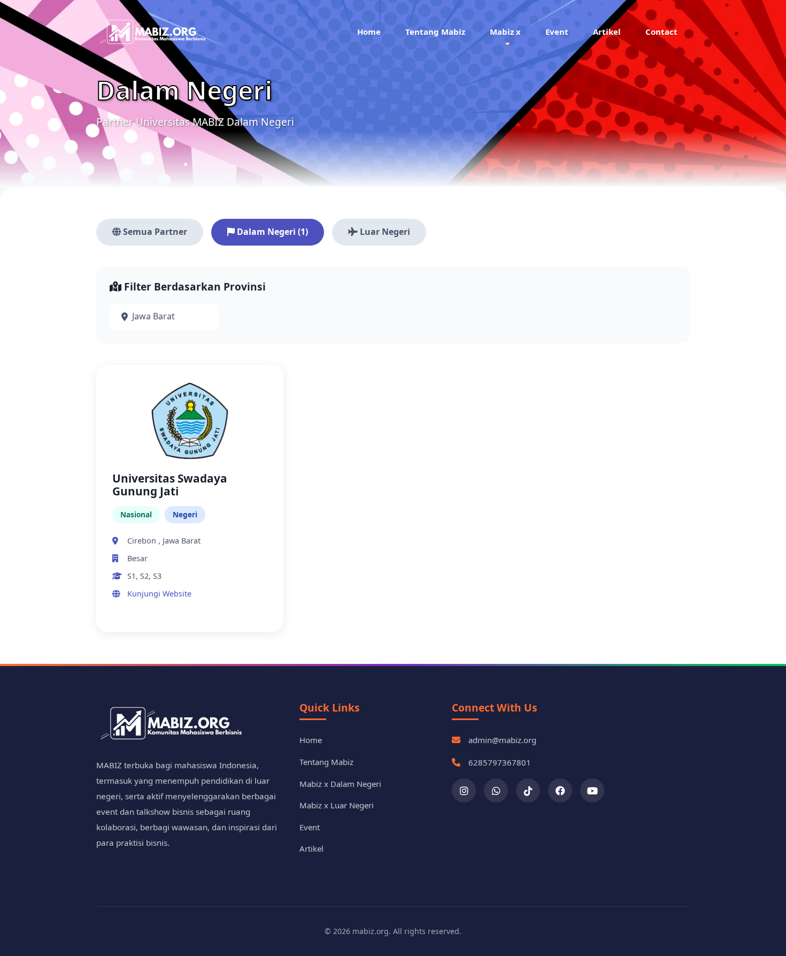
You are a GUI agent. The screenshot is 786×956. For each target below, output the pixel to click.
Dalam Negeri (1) (271, 232)
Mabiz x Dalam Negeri (340, 783)
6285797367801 (499, 762)
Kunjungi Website (159, 593)
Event (556, 31)
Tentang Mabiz (435, 31)
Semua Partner (154, 232)
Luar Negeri (384, 232)
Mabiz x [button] (505, 31)
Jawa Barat (153, 316)
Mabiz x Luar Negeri (336, 805)
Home (369, 31)
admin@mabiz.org (502, 740)
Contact (661, 31)
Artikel (607, 31)
